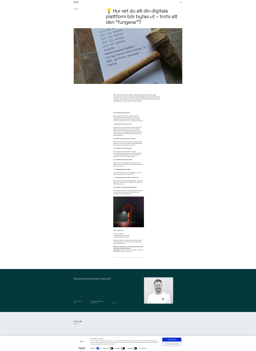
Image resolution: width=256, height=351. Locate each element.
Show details (142, 348)
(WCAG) (131, 180)
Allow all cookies (172, 339)
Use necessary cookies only (171, 343)
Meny (181, 2)
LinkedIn (114, 303)
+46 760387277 (94, 303)
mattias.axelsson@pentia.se (96, 301)
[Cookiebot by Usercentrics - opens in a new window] (82, 348)
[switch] (111, 348)
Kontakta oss (116, 250)
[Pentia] (100, 2)
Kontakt (76, 323)
